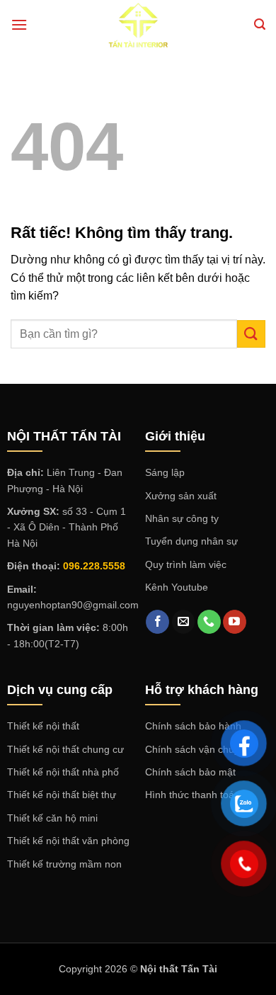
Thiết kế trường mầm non (64, 864)
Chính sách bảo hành (193, 726)
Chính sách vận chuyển (198, 749)
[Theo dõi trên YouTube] (234, 622)
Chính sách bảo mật (190, 772)
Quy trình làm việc (185, 564)
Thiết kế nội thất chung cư (65, 749)
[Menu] (19, 24)
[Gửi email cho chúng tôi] (183, 622)
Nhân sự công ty (182, 518)
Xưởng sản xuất (181, 495)
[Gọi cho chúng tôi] (209, 622)
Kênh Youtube (176, 587)
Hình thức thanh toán (192, 794)
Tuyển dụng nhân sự (191, 541)
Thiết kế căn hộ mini (52, 818)
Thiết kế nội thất (43, 726)
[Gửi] (251, 334)
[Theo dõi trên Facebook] (157, 622)
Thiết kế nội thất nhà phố (63, 772)
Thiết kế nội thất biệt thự (61, 794)
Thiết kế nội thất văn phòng (68, 840)
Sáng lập (165, 472)
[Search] (259, 24)
